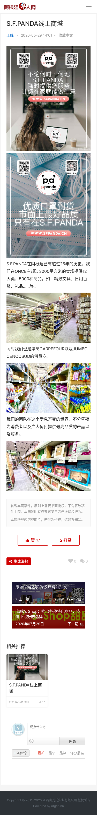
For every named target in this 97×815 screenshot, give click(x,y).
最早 (52, 753)
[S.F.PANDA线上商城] (27, 667)
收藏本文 (65, 35)
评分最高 (77, 753)
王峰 (10, 35)
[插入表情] (31, 740)
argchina (57, 806)
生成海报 (20, 561)
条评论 (20, 753)
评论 (72, 741)
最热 (63, 753)
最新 (42, 753)
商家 (14, 659)
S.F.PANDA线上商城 (25, 688)
